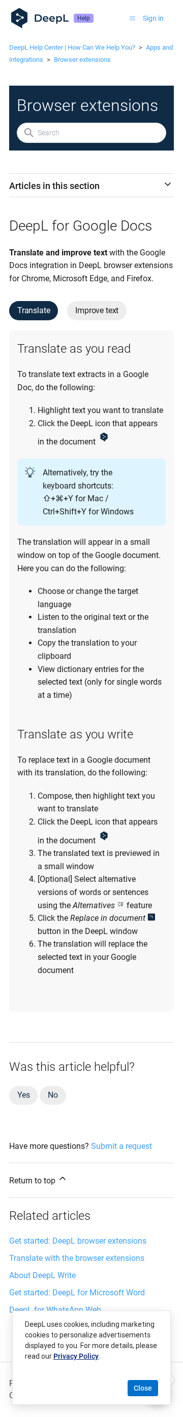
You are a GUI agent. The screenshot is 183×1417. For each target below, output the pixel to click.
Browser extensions (82, 59)
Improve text (96, 310)
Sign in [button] (153, 18)
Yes (23, 1095)
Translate (33, 310)
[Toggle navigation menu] (132, 18)
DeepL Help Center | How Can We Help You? (72, 47)
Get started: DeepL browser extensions (77, 1241)
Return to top (33, 1180)
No (53, 1095)
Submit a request (121, 1146)
